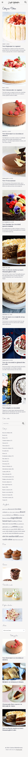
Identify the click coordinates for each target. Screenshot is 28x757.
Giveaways (4, 463)
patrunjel (4, 527)
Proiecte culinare (6, 482)
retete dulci (17, 529)
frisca (19, 515)
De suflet (4, 451)
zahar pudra (20, 539)
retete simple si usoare (11, 531)
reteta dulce (20, 527)
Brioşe (3, 438)
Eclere (3, 453)
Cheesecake (5, 445)
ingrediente (16, 517)
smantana (21, 533)
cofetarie (4, 512)
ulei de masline (8, 536)
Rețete (3, 487)
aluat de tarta (5, 509)
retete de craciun (9, 529)
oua (14, 524)
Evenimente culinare (7, 456)
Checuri (4, 443)
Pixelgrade (19, 749)
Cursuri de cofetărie (6, 448)
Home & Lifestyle (6, 466)
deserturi (4, 515)
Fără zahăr (4, 458)
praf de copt (10, 526)
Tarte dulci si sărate (6, 497)
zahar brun (15, 539)
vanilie (5, 539)
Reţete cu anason (6, 489)
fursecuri (22, 515)
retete (4, 529)
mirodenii (11, 524)
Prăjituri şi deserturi (6, 479)
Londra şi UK (5, 471)
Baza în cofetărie (6, 432)
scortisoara (15, 533)
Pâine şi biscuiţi (5, 474)
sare (3, 533)
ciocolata (17, 509)
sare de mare (8, 533)
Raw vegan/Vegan (6, 484)
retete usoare (21, 531)
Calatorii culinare (6, 440)
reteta (15, 526)
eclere (12, 515)
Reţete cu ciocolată (6, 492)
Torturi (4, 500)
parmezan (21, 524)
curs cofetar (10, 512)
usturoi (21, 536)
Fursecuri (4, 461)
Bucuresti (11, 509)
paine (17, 523)
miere (7, 524)
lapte (10, 521)
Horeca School (6, 518)
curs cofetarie (16, 512)
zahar (10, 539)
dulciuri (8, 515)
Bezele (4, 435)
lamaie (5, 521)
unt (17, 536)
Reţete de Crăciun (6, 495)
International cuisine (7, 469)
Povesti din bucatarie (7, 476)
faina (16, 515)
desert (22, 512)
